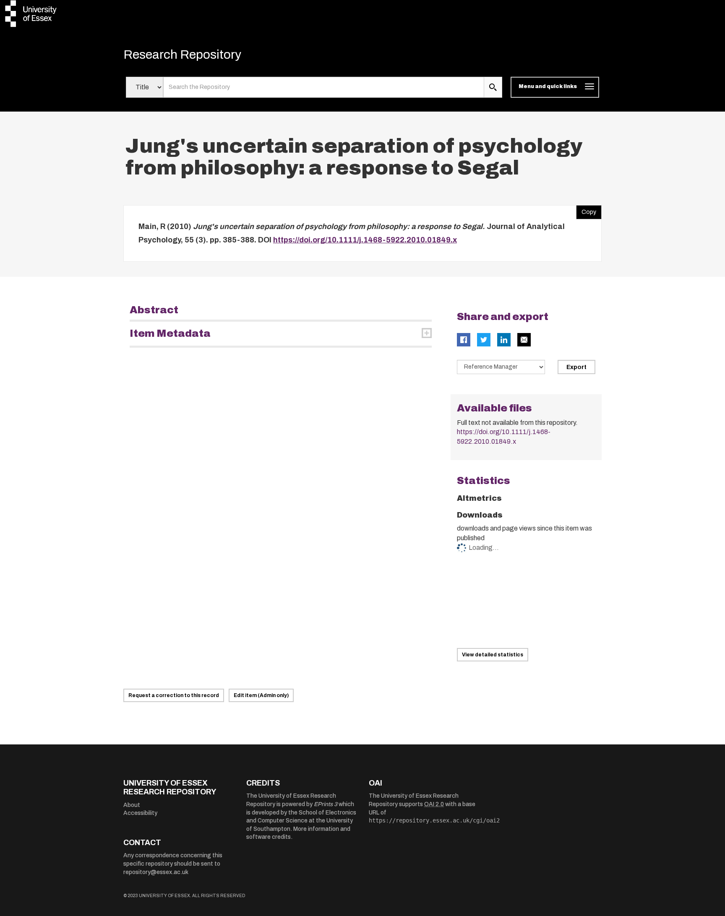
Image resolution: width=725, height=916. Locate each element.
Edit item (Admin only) (261, 695)
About (131, 805)
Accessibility (140, 813)
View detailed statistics (492, 655)
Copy (586, 210)
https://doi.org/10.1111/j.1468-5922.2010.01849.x (365, 240)
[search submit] (493, 87)
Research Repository (182, 54)
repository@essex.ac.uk (155, 872)
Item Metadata (170, 333)
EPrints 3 (325, 804)
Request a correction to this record (173, 695)
